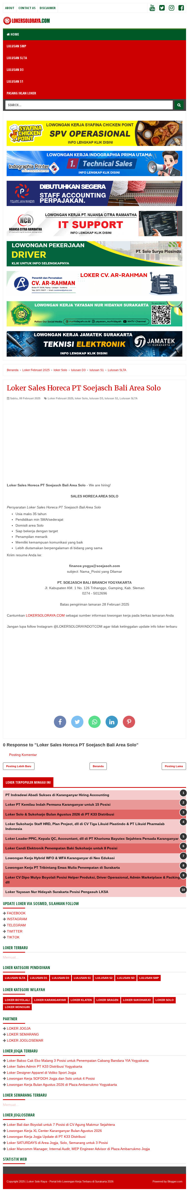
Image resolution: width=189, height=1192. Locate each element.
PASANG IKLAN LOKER (21, 93)
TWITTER (14, 931)
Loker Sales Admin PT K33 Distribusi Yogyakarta (44, 1066)
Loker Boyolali (17, 999)
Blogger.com (175, 1181)
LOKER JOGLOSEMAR (25, 1040)
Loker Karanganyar (50, 999)
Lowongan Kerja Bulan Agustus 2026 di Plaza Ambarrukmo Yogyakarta (62, 1085)
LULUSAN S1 (15, 81)
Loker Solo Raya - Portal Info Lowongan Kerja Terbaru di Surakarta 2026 (70, 1181)
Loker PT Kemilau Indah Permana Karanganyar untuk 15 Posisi (57, 804)
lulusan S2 (103, 977)
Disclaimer (48, 8)
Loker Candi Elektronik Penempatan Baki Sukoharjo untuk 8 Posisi (61, 848)
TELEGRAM (16, 925)
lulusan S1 (111, 398)
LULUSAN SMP (16, 46)
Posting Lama (174, 766)
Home (14, 34)
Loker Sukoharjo (137, 999)
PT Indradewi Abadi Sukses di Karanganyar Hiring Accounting (57, 795)
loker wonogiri (17, 1007)
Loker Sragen (107, 999)
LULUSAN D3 (15, 69)
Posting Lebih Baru (18, 766)
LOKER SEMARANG (23, 1034)
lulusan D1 (38, 977)
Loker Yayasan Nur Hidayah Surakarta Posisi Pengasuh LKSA (56, 892)
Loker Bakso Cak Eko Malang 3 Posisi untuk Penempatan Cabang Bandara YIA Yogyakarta (78, 1060)
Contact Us (26, 8)
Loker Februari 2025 (60, 398)
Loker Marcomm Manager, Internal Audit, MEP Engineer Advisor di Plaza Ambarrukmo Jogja (78, 1149)
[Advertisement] (94, 437)
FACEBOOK (16, 913)
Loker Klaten (81, 999)
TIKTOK (13, 937)
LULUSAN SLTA (17, 57)
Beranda (98, 766)
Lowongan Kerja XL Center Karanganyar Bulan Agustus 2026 (54, 1131)
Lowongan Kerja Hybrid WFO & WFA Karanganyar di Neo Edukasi (60, 858)
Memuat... (11, 957)
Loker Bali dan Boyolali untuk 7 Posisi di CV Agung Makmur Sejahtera (61, 1125)
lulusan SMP (149, 977)
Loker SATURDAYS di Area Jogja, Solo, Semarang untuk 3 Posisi (57, 1143)
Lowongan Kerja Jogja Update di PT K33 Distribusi (46, 1137)
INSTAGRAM (17, 919)
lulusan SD (126, 977)
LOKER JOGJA (19, 1028)
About (9, 8)
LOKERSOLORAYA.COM (45, 615)
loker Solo (81, 398)
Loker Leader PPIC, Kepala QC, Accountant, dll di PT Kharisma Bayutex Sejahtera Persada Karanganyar (91, 839)
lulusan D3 (96, 398)
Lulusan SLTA (129, 398)
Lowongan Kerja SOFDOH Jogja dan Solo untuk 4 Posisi (51, 1078)
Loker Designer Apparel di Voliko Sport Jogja (41, 1073)
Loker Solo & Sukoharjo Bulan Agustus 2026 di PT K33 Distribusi (59, 814)
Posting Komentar (23, 755)
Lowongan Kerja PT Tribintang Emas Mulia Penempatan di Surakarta (62, 867)
